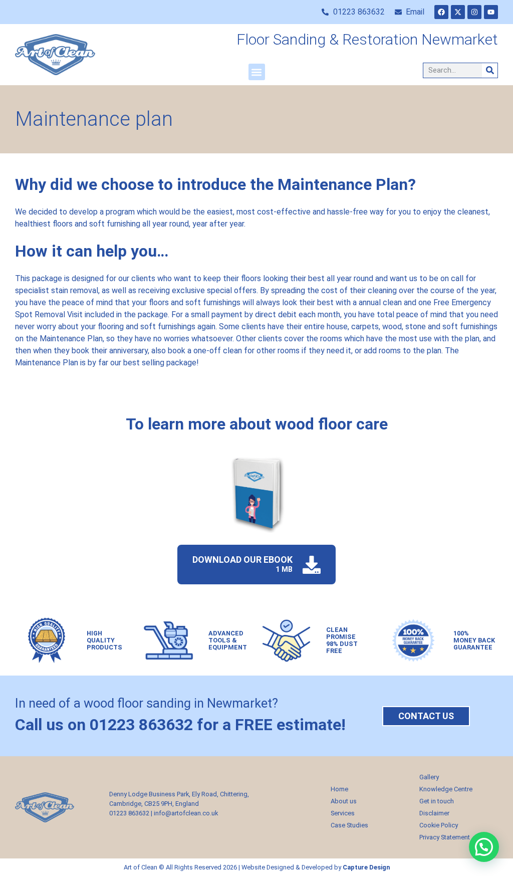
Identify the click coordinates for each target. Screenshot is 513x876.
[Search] (489, 70)
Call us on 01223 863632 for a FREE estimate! (180, 724)
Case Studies (349, 825)
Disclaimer (434, 813)
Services (343, 813)
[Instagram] (474, 12)
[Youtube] (491, 12)
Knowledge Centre (445, 789)
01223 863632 (129, 813)
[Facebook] (441, 12)
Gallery (429, 777)
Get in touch (436, 801)
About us (344, 801)
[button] (256, 72)
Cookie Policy (438, 825)
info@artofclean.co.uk (186, 813)
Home (339, 789)
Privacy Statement (444, 837)
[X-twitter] (458, 12)
